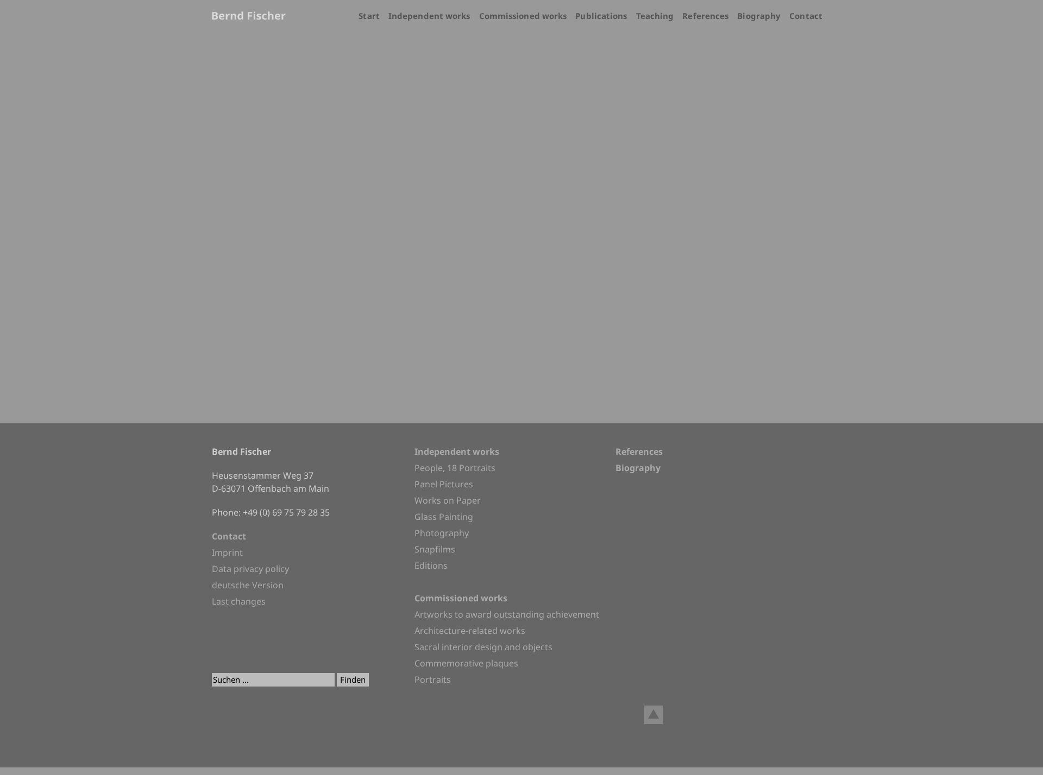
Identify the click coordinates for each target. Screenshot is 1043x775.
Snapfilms (434, 549)
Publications (601, 15)
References (705, 15)
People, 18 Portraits (454, 468)
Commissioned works (523, 15)
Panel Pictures (443, 484)
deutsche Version (248, 585)
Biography (759, 15)
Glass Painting (443, 517)
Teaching (655, 15)
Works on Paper (447, 500)
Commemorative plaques (466, 663)
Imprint (227, 552)
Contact (805, 15)
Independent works (429, 15)
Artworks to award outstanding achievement (506, 614)
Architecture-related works (469, 631)
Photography (441, 533)
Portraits (432, 679)
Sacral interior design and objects (483, 647)
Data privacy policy (250, 569)
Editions (431, 565)
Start (369, 15)
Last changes (239, 601)
